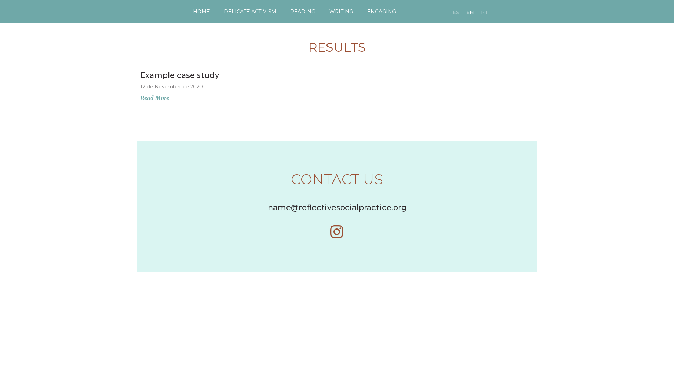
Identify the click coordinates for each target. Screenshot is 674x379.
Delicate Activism (250, 11)
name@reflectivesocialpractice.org (337, 207)
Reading (302, 11)
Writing (341, 11)
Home (201, 11)
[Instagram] (337, 231)
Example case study (179, 75)
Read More (154, 97)
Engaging (381, 11)
